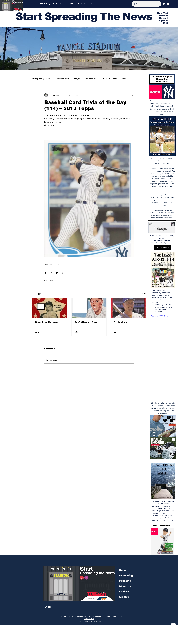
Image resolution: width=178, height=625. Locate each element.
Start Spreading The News (84, 16)
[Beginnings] (128, 308)
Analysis (77, 79)
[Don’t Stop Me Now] (49, 308)
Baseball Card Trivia (52, 264)
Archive (124, 596)
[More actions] (132, 95)
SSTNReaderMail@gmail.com (162, 243)
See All (143, 294)
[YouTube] (168, 4)
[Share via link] (63, 272)
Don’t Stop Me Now (46, 322)
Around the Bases (110, 79)
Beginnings (120, 322)
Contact (124, 591)
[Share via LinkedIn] (57, 272)
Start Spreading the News (42, 79)
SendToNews (89, 619)
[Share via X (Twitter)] (51, 272)
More (124, 79)
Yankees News (63, 79)
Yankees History (91, 79)
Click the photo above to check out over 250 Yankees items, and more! (162, 111)
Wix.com (97, 621)
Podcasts (125, 580)
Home (123, 570)
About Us (125, 586)
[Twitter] (164, 4)
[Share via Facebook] (45, 272)
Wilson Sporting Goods (98, 616)
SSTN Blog (126, 575)
